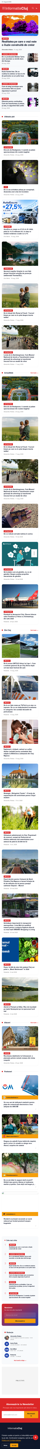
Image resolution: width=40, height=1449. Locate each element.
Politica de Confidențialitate (11, 1440)
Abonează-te (20, 1321)
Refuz (5, 1445)
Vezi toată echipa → (20, 1360)
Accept (14, 1445)
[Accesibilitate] (35, 1437)
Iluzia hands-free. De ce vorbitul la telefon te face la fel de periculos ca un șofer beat (13, 73)
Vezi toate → (34, 373)
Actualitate (13, 1293)
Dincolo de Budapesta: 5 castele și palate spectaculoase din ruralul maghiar (22, 1296)
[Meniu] (3, 8)
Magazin (5, 38)
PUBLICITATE (20, 1380)
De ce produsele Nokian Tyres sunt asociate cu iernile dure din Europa (13, 59)
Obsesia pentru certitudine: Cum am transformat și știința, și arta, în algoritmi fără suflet (13, 103)
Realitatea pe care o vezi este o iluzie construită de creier (19, 43)
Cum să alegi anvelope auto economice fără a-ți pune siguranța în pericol (12, 88)
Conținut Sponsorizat (10, 54)
